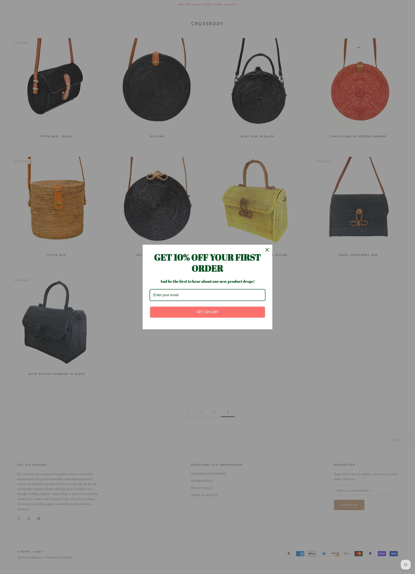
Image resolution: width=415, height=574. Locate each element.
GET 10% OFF (207, 312)
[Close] (267, 250)
